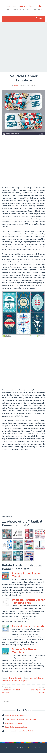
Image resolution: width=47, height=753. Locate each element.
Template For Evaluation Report (16, 727)
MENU (40, 19)
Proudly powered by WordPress (16, 748)
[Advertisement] (23, 46)
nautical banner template (18, 680)
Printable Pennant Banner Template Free (28, 601)
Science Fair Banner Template (24, 650)
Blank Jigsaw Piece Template (38, 690)
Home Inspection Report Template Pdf (19, 731)
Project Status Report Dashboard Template (20, 719)
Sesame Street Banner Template (26, 575)
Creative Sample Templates (24, 6)
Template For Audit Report (14, 723)
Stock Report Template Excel (15, 715)
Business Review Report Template (11, 690)
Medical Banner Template (28, 626)
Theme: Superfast (35, 748)
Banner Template (15, 678)
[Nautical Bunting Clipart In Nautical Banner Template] (40, 534)
